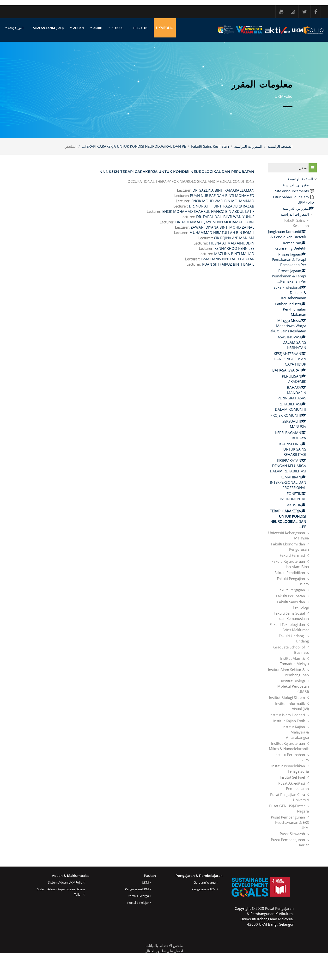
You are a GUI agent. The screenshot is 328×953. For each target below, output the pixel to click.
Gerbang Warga (205, 882)
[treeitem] (292, 512)
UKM (145, 882)
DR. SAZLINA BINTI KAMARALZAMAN (223, 190)
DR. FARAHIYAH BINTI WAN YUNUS (225, 216)
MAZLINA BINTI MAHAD (234, 253)
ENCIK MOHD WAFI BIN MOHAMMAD (222, 200)
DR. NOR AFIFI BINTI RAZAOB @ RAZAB (221, 206)
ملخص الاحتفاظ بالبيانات (164, 945)
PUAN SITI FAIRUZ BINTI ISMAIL (228, 264)
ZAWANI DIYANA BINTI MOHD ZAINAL (222, 227)
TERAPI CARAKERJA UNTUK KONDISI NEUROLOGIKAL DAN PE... (134, 146)
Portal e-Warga (138, 896)
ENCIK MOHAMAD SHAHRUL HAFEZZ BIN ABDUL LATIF (208, 211)
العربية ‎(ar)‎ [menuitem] (16, 28)
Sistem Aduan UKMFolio (65, 882)
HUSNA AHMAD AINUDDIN (231, 243)
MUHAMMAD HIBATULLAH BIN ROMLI (221, 232)
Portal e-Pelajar (138, 902)
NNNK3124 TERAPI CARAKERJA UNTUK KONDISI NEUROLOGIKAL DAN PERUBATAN (176, 171)
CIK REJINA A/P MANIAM (234, 237)
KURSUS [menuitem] (117, 28)
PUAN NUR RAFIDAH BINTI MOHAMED (222, 195)
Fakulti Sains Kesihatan (210, 146)
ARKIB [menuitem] (97, 28)
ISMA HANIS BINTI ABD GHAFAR (227, 259)
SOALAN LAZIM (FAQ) (48, 28)
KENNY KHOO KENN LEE (234, 248)
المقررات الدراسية (248, 146)
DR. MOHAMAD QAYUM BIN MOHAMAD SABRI (214, 222)
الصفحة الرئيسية (279, 146)
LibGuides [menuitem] (140, 28)
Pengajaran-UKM (204, 889)
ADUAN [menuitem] (78, 28)
